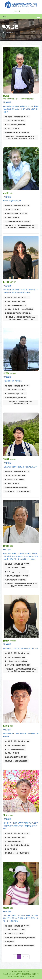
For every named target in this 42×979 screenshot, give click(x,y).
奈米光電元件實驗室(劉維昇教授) (17, 132)
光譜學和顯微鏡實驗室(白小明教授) (18, 221)
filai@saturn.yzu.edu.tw (15, 934)
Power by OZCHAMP (27, 976)
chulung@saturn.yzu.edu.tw (16, 572)
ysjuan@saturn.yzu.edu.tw (16, 305)
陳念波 (6, 641)
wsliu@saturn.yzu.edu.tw (15, 124)
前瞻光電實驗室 (24, 491)
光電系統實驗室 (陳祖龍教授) (16, 580)
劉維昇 (6, 96)
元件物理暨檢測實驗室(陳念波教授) (18, 665)
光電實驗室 (10, 491)
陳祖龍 (6, 546)
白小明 (6, 193)
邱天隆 (6, 373)
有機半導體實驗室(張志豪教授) (16, 487)
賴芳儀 (6, 908)
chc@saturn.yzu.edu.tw (15, 479)
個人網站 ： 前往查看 (12, 128)
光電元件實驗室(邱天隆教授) (16, 398)
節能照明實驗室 (11, 849)
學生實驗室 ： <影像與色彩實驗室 (16, 761)
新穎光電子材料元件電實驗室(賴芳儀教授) (20, 938)
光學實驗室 (10, 942)
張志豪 (6, 459)
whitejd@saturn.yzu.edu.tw (16, 213)
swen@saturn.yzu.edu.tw (15, 749)
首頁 (3, 32)
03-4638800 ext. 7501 (21, 971)
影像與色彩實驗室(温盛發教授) (16, 757)
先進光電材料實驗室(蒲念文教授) (17, 845)
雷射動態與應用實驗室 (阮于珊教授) (18, 313)
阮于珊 (6, 282)
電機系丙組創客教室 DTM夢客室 (17, 576)
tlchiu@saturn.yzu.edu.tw (15, 394)
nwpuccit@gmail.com (14, 841)
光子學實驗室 (28, 309)
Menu (5, 17)
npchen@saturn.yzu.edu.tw (16, 661)
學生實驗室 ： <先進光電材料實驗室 (17, 853)
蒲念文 (6, 815)
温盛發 (6, 726)
